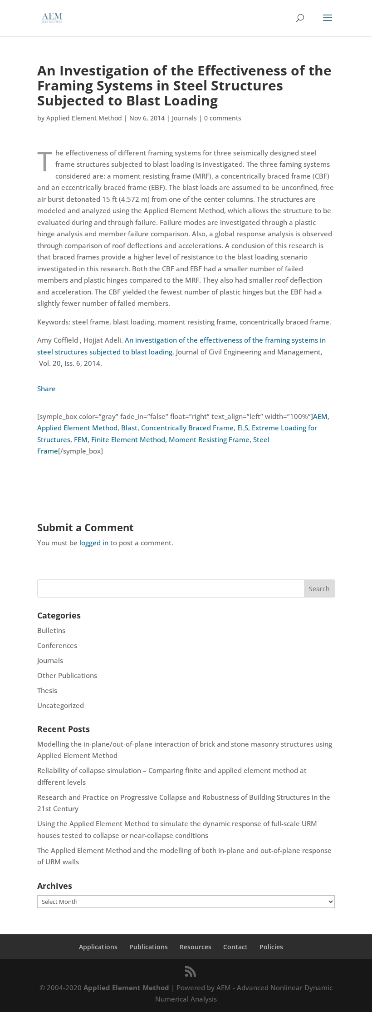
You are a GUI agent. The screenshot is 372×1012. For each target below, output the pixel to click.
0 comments (222, 118)
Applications (98, 946)
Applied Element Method (84, 118)
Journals (184, 118)
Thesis (47, 690)
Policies (271, 946)
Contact (235, 946)
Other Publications (67, 675)
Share (46, 388)
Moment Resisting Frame (209, 439)
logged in (93, 542)
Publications (148, 946)
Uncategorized (60, 705)
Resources (195, 946)
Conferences (57, 645)
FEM (81, 439)
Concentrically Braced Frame (187, 427)
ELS (242, 427)
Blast (129, 427)
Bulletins (51, 630)
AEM (320, 416)
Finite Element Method (128, 439)
